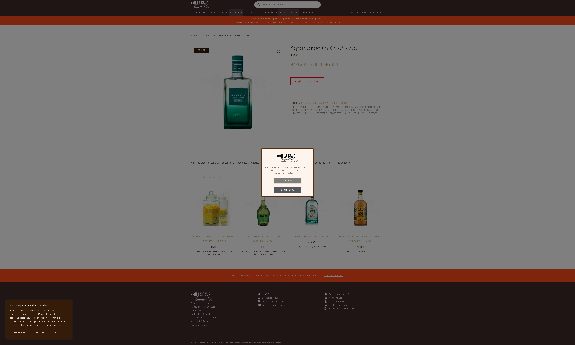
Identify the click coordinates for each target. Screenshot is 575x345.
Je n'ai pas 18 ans (287, 180)
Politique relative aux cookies (49, 325)
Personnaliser (19, 332)
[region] (39, 319)
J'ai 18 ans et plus (287, 189)
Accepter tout (59, 332)
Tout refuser (39, 332)
